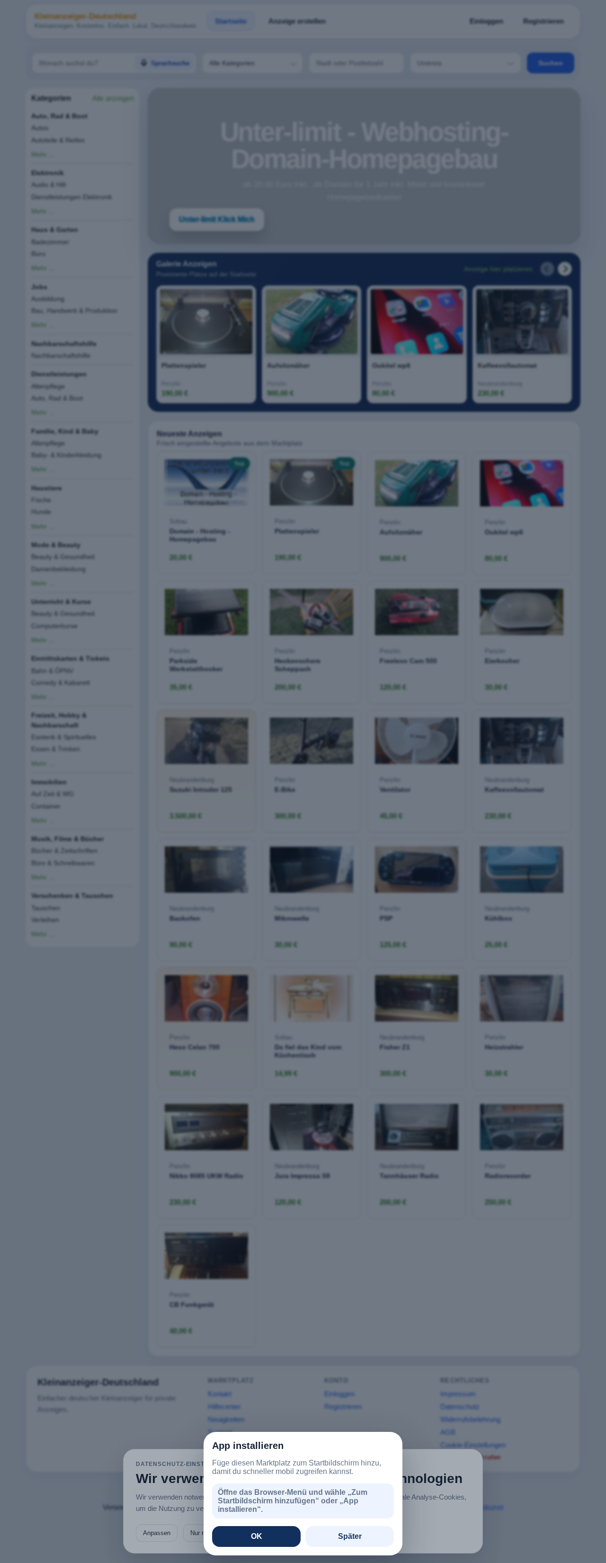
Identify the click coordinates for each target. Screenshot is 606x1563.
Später (350, 1536)
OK (256, 1536)
